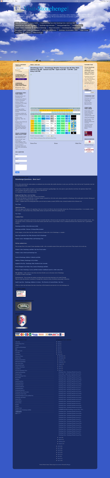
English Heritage (84, 30)
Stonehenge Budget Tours (63, 25)
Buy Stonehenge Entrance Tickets (29, 23)
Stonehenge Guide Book (90, 98)
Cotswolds (17, 352)
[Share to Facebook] (51, 136)
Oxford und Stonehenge (20, 372)
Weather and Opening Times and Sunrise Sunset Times (45, 138)
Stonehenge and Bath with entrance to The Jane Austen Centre (21, 114)
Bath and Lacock (18, 350)
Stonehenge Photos (19, 388)
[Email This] (47, 136)
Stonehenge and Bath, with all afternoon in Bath (26, 226)
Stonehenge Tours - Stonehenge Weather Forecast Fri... (70, 376)
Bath (16, 349)
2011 (59, 460)
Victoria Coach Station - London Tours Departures (27, 30)
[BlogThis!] (48, 136)
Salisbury (17, 379)
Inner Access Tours (19, 363)
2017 (59, 448)
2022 (59, 348)
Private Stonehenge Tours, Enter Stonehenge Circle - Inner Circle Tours (57, 23)
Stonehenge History (77, 25)
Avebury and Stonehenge (20, 347)
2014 (59, 454)
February (61, 441)
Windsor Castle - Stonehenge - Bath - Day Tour (20, 119)
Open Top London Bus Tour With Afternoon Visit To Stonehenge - (31, 235)
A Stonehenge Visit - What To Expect (71, 27)
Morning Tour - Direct (20, 87)
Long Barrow (18, 368)
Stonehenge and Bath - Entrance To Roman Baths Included (20, 110)
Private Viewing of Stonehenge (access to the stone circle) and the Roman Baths (21, 146)
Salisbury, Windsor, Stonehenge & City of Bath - (27, 260)
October (61, 360)
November (61, 358)
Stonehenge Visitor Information (47, 25)
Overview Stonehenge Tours (21, 370)
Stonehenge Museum (19, 386)
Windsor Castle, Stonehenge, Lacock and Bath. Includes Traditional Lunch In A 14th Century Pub (20, 127)
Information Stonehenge (20, 361)
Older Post (78, 143)
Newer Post (33, 143)
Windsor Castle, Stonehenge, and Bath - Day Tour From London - (31, 249)
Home (17, 23)
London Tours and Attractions (49, 30)
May (60, 370)
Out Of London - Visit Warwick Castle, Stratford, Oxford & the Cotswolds (89, 120)
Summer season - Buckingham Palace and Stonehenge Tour (29, 238)
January (60, 443)
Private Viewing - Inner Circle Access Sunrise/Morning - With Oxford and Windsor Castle (21, 141)
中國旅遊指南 (18, 411)
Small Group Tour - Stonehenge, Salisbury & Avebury (20, 106)
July (60, 366)
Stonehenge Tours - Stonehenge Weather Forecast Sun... (70, 385)
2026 (59, 341)
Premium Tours (18, 374)
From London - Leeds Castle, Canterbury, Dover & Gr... (70, 374)
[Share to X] (50, 136)
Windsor (17, 406)
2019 (59, 354)
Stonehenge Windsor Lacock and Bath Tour (24, 395)
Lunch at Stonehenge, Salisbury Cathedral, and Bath (27, 257)
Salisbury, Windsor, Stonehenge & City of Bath (21, 102)
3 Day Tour (17, 341)
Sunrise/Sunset (18, 401)
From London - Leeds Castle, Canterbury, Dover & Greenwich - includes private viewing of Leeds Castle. (90, 113)
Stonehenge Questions (20, 390)
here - (30, 274)
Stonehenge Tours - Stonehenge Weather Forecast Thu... (70, 378)
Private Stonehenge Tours (20, 376)
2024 (59, 344)
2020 (59, 352)
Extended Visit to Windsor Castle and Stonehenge (20, 99)
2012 (59, 458)
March (60, 439)
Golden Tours (18, 358)
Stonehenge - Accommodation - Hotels (68, 30)
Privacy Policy (18, 32)
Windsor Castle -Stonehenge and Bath (23, 410)
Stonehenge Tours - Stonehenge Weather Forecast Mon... (70, 383)
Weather (17, 404)
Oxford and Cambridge (89, 117)
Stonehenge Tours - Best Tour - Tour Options (26, 25)
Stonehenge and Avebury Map (88, 100)
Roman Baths (18, 377)
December (61, 356)
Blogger (68, 464)
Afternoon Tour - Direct (20, 89)
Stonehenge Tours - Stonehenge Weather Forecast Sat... (70, 372)
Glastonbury (18, 354)
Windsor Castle (18, 408)
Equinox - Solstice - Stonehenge (23, 27)
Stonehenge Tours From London (22, 392)
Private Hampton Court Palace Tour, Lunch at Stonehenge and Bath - (31, 266)
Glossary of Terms (19, 356)
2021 (59, 350)
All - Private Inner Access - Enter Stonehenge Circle (21, 137)
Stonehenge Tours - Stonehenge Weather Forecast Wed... (70, 379)
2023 (59, 346)
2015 (59, 452)
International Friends (19, 365)
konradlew (59, 464)
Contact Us (28, 32)
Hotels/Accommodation (20, 359)
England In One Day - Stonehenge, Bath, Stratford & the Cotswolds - (31, 263)
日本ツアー (18, 413)
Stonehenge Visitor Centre (20, 393)
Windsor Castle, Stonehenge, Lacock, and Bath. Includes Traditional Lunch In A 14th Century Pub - (39, 269)
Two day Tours (18, 402)
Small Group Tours (19, 381)
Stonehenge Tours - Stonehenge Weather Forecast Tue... (70, 381)
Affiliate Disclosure (37, 32)
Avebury (17, 345)
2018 (59, 446)
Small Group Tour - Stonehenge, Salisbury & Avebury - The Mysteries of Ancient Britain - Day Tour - (39, 282)
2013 (59, 456)
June (60, 368)
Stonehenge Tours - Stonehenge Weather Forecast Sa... (70, 401)
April (60, 437)
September (61, 362)
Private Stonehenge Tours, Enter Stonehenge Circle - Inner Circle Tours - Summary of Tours (90, 70)
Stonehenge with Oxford (20, 397)
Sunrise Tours (18, 399)
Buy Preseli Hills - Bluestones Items (88, 103)
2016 (59, 450)
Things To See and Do (54, 27)
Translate (20, 71)
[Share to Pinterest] (53, 136)
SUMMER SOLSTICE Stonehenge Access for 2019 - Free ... (71, 409)
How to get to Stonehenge (40, 27)
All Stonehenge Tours (19, 343)
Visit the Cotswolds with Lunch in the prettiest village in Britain (89, 126)
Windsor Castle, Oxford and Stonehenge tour (21, 122)
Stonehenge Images (19, 384)
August (60, 364)
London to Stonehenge (20, 367)
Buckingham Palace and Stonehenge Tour (20, 96)
